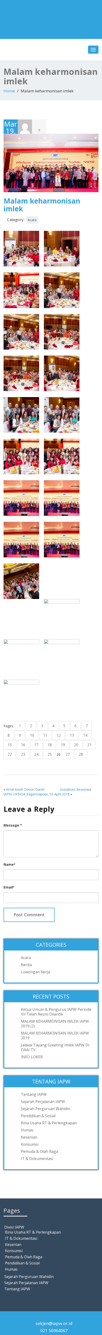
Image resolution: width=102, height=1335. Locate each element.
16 (23, 744)
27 (67, 754)
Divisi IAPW (14, 1227)
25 (49, 754)
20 (76, 744)
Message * (13, 825)
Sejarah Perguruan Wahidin (45, 1108)
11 (45, 735)
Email (9, 887)
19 (63, 744)
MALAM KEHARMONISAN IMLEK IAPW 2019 (55, 1035)
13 (72, 735)
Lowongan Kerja (35, 971)
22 (10, 754)
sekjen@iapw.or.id (54, 1323)
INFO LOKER (32, 1057)
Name (9, 864)
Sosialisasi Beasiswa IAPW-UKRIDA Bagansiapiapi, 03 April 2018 (47, 791)
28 (81, 754)
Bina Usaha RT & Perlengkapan (49, 1123)
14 (85, 735)
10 (32, 735)
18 (49, 744)
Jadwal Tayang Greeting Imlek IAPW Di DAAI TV (55, 1047)
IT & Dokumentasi (37, 1158)
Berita (26, 964)
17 (36, 744)
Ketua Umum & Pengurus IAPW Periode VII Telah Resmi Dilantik (56, 1012)
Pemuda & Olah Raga (39, 1151)
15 (10, 744)
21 (89, 744)
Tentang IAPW (34, 1094)
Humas (27, 1130)
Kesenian (29, 1137)
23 (23, 754)
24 (36, 754)
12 (58, 735)
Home (9, 91)
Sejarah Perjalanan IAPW (43, 1101)
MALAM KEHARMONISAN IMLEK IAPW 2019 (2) (55, 1023)
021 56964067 (54, 1330)
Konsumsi (29, 1144)
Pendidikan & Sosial (38, 1115)
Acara (32, 220)
